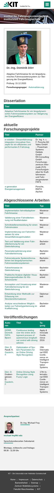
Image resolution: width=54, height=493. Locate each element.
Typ (42, 206)
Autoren (8, 324)
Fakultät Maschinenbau (24, 489)
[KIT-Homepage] (11, 4)
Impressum (23, 479)
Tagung (42, 324)
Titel (7, 106)
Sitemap (34, 483)
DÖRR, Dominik (8, 331)
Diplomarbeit (44, 295)
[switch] (36, 4)
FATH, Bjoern (8, 336)
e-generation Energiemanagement (15, 187)
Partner (39, 134)
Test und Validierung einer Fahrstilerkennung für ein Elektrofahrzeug (20, 244)
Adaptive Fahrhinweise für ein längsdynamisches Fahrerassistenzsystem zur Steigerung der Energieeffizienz (26, 113)
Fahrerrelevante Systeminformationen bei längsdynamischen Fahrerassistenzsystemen (20, 260)
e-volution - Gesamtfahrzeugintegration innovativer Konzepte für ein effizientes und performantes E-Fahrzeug (19, 143)
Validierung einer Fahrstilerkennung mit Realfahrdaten (19, 218)
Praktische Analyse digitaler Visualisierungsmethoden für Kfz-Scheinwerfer (21, 277)
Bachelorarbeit (44, 242)
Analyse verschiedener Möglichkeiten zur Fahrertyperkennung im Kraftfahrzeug (21, 306)
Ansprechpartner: (12, 416)
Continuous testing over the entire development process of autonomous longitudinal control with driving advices (27, 336)
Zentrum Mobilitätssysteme (26, 486)
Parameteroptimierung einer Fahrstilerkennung (18, 252)
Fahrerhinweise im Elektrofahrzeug (13, 268)
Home (12, 479)
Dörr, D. (8, 347)
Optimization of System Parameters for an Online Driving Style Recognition (25, 351)
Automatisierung (36, 87)
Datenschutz (37, 479)
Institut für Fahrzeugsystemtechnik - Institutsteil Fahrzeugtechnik (26, 6)
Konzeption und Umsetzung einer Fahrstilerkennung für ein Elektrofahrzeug (20, 287)
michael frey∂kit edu (13, 436)
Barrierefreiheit (21, 483)
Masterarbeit (44, 211)
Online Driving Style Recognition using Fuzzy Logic (25, 374)
